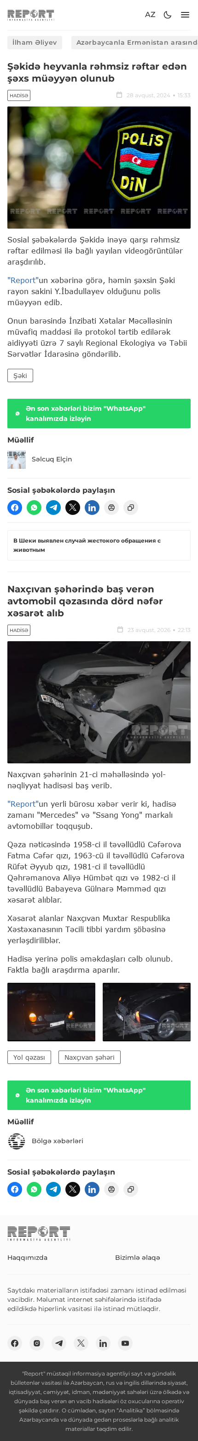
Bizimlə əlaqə (137, 1257)
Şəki (20, 375)
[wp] (34, 507)
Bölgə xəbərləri (57, 1141)
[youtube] (125, 1343)
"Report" (23, 280)
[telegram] (53, 507)
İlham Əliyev (34, 42)
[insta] (36, 1343)
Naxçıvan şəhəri (89, 1057)
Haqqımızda (27, 1257)
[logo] (30, 15)
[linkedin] (92, 507)
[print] (111, 507)
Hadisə (19, 96)
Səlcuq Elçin (52, 459)
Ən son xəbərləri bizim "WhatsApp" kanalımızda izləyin (86, 413)
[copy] (130, 507)
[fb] (14, 507)
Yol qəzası (29, 1057)
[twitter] (72, 507)
